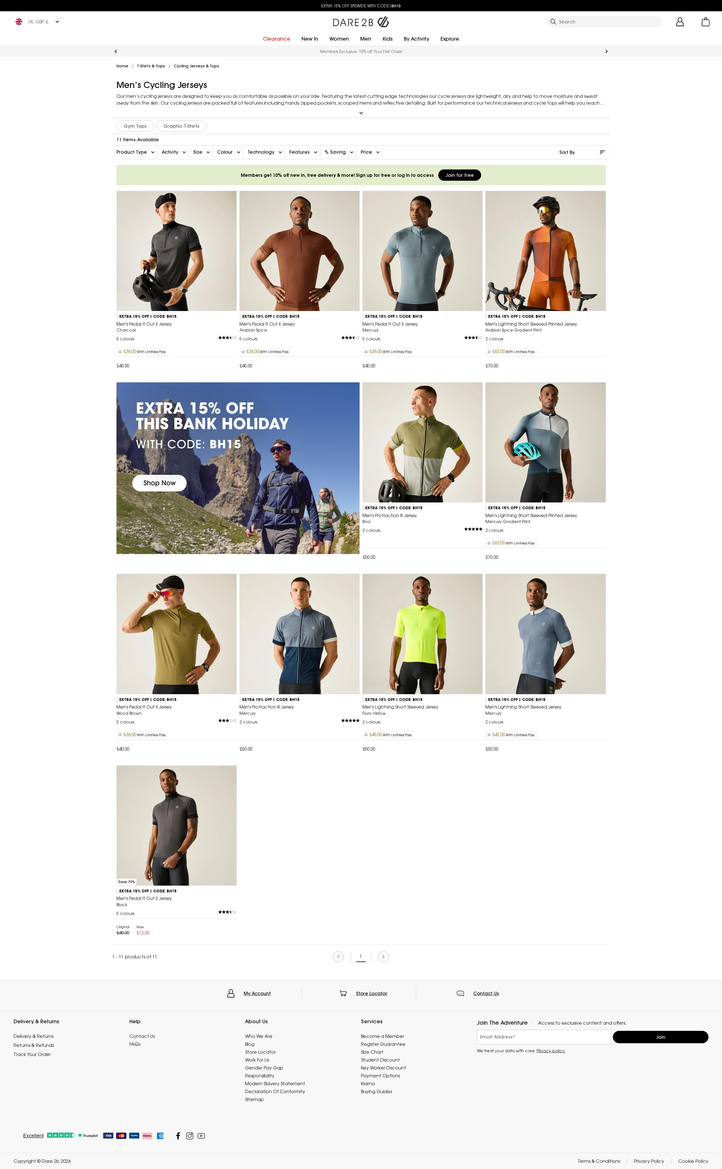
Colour (229, 152)
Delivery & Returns (34, 1036)
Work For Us (257, 1060)
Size (202, 152)
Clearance (276, 39)
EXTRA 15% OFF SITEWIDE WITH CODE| (361, 5)
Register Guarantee (383, 1044)
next (606, 51)
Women (339, 39)
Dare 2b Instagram (189, 1135)
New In (309, 39)
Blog (249, 1044)
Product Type (136, 152)
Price (371, 152)
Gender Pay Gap (264, 1068)
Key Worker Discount (383, 1068)
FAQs (134, 1044)
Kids (387, 39)
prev (115, 51)
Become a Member (382, 1036)
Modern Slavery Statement (275, 1083)
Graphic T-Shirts (181, 126)
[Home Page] (361, 20)
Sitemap (254, 1099)
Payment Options (380, 1075)
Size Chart (372, 1052)
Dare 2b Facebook (178, 1135)
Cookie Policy (693, 1161)
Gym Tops (135, 126)
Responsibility (259, 1075)
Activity (174, 152)
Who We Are (258, 1036)
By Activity (416, 39)
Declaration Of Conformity (275, 1091)
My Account (257, 993)
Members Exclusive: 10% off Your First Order (361, 51)
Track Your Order (32, 1054)
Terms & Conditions (599, 1161)
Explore (450, 39)
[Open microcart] (705, 21)
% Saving (340, 152)
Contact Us (486, 993)
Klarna (368, 1083)
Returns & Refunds (34, 1045)
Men (365, 39)
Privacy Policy (649, 1161)
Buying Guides (376, 1091)
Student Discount (380, 1060)
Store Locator (371, 993)
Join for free (460, 175)
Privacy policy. (551, 1050)
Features (304, 152)
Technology (265, 152)
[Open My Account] (679, 21)
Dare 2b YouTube (201, 1135)
